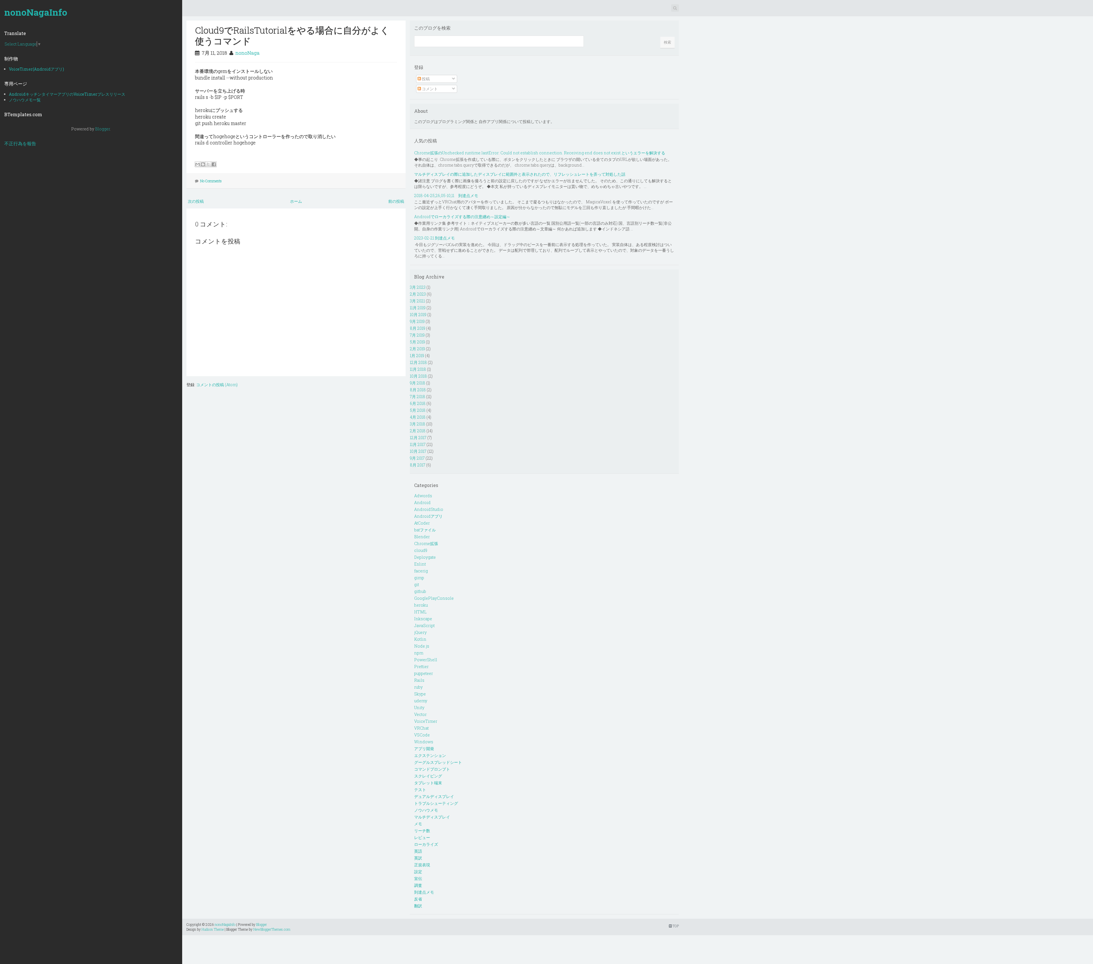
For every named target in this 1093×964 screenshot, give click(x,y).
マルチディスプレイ (432, 817)
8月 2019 (417, 328)
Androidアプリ (428, 516)
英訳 (418, 858)
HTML (420, 612)
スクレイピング (428, 776)
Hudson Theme (213, 929)
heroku (421, 605)
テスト (420, 789)
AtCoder (422, 523)
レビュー (422, 837)
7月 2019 (417, 335)
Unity (419, 707)
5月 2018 (418, 410)
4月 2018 (418, 417)
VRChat (421, 728)
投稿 (425, 78)
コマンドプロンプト (432, 769)
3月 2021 (417, 301)
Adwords (423, 495)
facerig (421, 571)
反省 (418, 899)
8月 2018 (418, 389)
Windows (423, 741)
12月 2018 (418, 362)
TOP (675, 926)
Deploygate (425, 557)
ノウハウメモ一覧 (25, 100)
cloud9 (420, 550)
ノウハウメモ (426, 810)
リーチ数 (422, 830)
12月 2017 (418, 437)
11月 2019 (418, 307)
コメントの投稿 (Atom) (217, 384)
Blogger (102, 129)
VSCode (422, 735)
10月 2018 (418, 376)
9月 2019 (417, 321)
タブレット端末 (428, 782)
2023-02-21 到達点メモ (434, 238)
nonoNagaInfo (35, 12)
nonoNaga (247, 53)
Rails (419, 680)
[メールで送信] (197, 164)
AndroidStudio (428, 509)
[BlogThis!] (203, 164)
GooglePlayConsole (434, 598)
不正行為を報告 (20, 143)
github (420, 591)
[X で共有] (208, 164)
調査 (418, 885)
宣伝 (418, 878)
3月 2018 (417, 424)
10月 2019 (418, 314)
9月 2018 (417, 383)
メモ (418, 823)
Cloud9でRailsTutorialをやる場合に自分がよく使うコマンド (292, 35)
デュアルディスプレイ (434, 796)
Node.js (421, 646)
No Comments (211, 181)
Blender (422, 536)
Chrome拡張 (426, 543)
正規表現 (422, 864)
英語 (418, 851)
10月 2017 (418, 451)
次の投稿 (196, 201)
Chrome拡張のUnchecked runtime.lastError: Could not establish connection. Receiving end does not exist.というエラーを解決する (539, 152)
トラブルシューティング (436, 803)
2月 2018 (418, 430)
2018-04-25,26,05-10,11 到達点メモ (446, 195)
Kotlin (420, 639)
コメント (429, 88)
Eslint (420, 564)
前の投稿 (396, 201)
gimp (419, 577)
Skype (420, 694)
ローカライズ (426, 844)
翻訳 (418, 905)
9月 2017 (417, 458)
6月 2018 (418, 403)
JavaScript (424, 625)
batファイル (425, 530)
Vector (420, 714)
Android (422, 502)
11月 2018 (418, 369)
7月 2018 (417, 396)
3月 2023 (418, 287)
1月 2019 (417, 355)
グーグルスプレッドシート (438, 762)
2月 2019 (417, 348)
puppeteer (423, 673)
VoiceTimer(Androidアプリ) (36, 69)
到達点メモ (424, 892)
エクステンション (430, 755)
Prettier (421, 666)
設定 (418, 871)
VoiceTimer (425, 721)
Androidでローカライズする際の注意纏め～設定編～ (462, 216)
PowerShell (425, 659)
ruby (418, 687)
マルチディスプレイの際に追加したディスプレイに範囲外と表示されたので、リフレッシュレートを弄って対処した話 (519, 174)
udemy (420, 700)
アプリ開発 (424, 748)
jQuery (420, 632)
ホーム (296, 201)
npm (418, 653)
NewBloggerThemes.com (271, 929)
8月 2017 (417, 465)
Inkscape (423, 618)
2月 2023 (418, 294)
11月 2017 (418, 444)
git (416, 584)
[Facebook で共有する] (214, 164)
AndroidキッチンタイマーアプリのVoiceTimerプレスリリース (67, 94)
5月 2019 (417, 342)
